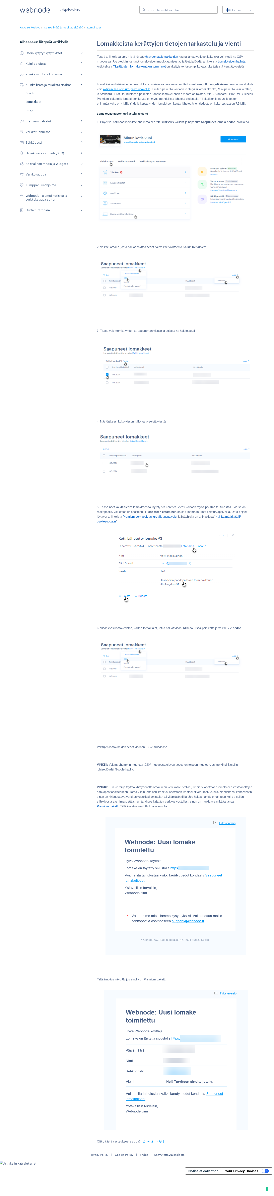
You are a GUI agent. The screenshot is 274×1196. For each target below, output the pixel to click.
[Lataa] (129, 565)
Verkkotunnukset (38, 132)
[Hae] (143, 10)
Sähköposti (34, 142)
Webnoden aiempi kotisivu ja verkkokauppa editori (46, 197)
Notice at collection (203, 1171)
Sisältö (30, 93)
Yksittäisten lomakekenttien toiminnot (139, 66)
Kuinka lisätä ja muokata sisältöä (63, 27)
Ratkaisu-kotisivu (30, 27)
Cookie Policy (124, 1154)
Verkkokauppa (36, 174)
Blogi (29, 110)
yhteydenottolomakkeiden (161, 56)
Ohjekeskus (70, 10)
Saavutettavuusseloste (169, 1154)
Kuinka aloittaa (36, 63)
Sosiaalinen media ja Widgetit (47, 163)
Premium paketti (107, 806)
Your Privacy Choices (241, 1171)
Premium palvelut (38, 121)
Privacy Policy (99, 1154)
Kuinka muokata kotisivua (44, 74)
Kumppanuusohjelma (41, 185)
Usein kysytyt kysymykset (44, 53)
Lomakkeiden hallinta (231, 61)
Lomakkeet (94, 27)
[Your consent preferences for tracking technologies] (267, 1189)
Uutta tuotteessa (38, 210)
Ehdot (144, 1154)
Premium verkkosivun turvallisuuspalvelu (150, 516)
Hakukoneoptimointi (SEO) (45, 153)
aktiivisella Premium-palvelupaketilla (126, 89)
